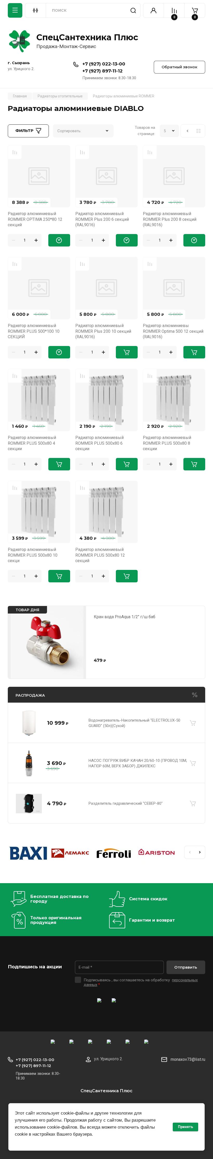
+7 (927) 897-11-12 (102, 71)
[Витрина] (198, 131)
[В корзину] (192, 723)
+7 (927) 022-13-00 (103, 63)
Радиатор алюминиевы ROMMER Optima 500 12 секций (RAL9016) (173, 331)
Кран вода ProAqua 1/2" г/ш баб (124, 616)
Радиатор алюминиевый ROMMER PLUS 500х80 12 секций (100, 555)
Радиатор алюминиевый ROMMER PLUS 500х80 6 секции (99, 443)
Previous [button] (189, 852)
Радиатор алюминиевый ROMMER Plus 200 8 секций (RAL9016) (169, 219)
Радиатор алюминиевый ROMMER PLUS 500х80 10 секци (32, 555)
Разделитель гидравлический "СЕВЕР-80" (126, 803)
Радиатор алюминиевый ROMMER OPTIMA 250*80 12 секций (35, 219)
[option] (29, 854)
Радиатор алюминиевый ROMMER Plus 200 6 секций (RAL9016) (102, 219)
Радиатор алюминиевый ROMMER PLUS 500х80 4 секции (32, 443)
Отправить (185, 967)
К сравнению (15, 152)
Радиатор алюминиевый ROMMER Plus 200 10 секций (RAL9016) (103, 331)
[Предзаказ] (59, 240)
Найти (133, 10)
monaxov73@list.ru (188, 1059)
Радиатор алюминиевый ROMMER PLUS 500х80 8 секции (167, 443)
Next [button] (200, 852)
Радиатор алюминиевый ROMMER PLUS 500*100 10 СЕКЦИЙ (33, 331)
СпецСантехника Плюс (87, 37)
